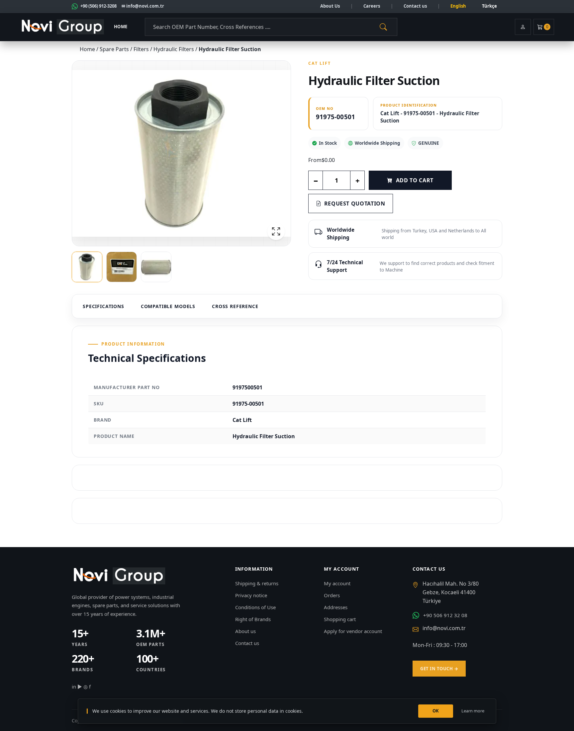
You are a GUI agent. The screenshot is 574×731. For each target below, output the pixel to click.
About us (245, 631)
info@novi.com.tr (444, 628)
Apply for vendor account (353, 631)
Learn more (472, 711)
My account (337, 583)
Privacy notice (251, 595)
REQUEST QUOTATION (354, 203)
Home (121, 27)
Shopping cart (340, 619)
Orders (332, 595)
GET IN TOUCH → (439, 669)
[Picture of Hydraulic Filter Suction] (181, 153)
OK (435, 711)
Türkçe (489, 6)
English (458, 6)
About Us (330, 6)
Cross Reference (235, 306)
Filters (142, 49)
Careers (371, 6)
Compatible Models (168, 306)
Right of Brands (253, 619)
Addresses (335, 607)
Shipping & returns (256, 583)
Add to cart (414, 180)
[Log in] (523, 27)
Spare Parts (115, 49)
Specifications (103, 306)
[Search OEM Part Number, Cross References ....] (383, 27)
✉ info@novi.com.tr (143, 6)
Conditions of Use (255, 607)
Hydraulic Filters (174, 49)
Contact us (415, 6)
